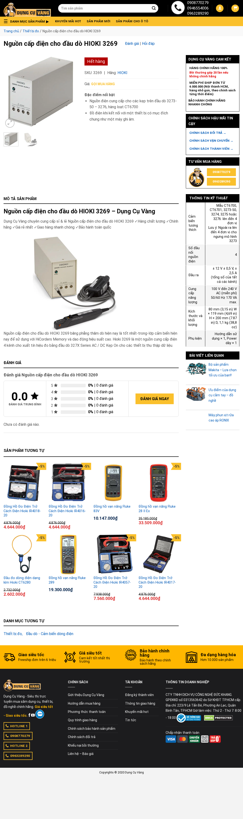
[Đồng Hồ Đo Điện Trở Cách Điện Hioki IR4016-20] (69, 483)
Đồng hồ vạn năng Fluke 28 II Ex (157, 509)
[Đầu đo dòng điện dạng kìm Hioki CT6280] (24, 554)
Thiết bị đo (31, 31)
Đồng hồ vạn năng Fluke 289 (67, 580)
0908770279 (198, 2)
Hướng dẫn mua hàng (84, 703)
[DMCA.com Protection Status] (218, 718)
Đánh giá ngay (154, 399)
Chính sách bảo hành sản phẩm (91, 728)
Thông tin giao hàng (140, 703)
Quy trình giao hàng (82, 720)
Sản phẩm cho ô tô (132, 21)
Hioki (122, 72)
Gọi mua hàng (103, 84)
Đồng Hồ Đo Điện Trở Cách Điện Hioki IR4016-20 (67, 511)
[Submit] (154, 8)
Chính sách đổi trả (81, 737)
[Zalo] (39, 714)
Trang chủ (11, 31)
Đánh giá (132, 43)
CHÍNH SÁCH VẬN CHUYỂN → (211, 140)
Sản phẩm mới (99, 21)
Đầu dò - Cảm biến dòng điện (49, 634)
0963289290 (198, 13)
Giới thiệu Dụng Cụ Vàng (86, 695)
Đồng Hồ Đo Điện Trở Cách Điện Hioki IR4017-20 (157, 582)
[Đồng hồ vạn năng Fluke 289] (69, 554)
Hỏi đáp (148, 43)
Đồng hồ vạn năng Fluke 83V (112, 509)
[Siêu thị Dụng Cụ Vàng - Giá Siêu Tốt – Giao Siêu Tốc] (27, 8)
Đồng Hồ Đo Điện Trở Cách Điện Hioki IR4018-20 (22, 511)
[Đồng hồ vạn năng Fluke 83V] (113, 483)
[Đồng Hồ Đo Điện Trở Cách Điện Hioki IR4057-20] (113, 554)
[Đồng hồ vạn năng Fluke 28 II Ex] (159, 483)
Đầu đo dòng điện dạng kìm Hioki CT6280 (22, 580)
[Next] (70, 91)
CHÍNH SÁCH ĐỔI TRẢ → (207, 133)
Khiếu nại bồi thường (83, 745)
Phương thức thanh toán (87, 712)
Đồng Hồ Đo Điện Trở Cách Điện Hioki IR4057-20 (112, 582)
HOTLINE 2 (19, 746)
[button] (27, 21)
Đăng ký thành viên (139, 695)
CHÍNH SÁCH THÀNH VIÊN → (211, 148)
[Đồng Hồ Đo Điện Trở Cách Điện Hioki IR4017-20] (159, 554)
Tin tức (130, 720)
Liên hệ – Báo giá (80, 754)
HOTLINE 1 (19, 726)
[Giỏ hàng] (235, 8)
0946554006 (198, 8)
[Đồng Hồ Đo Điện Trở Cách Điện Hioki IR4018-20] (24, 483)
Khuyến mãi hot (68, 21)
